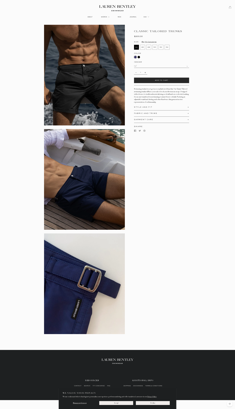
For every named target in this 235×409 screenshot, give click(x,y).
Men (119, 17)
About (90, 17)
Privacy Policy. (152, 397)
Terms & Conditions (153, 385)
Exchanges (138, 385)
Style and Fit (143, 107)
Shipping (127, 385)
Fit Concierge (99, 385)
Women (104, 17)
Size (145, 42)
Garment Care (143, 119)
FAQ (108, 385)
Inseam (138, 62)
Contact (78, 385)
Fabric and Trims (145, 113)
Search (87, 385)
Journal (133, 17)
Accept (116, 403)
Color (137, 53)
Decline (152, 403)
